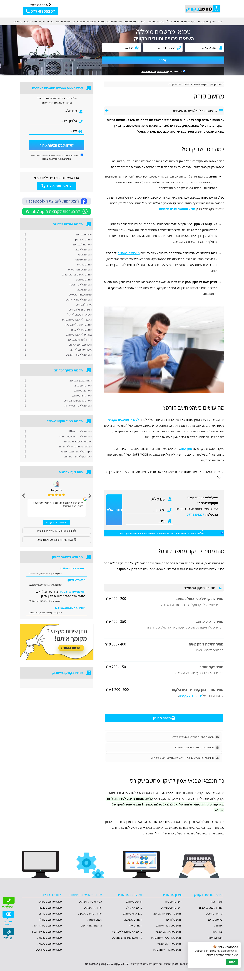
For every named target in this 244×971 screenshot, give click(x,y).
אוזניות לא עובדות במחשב (77, 441)
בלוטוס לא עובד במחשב (79, 334)
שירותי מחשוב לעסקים (90, 913)
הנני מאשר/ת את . (162, 71)
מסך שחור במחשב (82, 395)
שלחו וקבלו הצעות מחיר (57, 145)
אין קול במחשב (84, 304)
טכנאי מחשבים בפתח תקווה (47, 925)
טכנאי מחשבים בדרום (84, 21)
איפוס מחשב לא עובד (80, 349)
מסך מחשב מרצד (82, 385)
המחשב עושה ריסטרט (80, 269)
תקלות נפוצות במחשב (160, 21)
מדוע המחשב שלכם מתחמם (177, 209)
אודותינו (218, 925)
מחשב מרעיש (84, 264)
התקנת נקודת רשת (91, 925)
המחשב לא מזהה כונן (80, 284)
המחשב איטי (85, 254)
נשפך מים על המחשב (80, 309)
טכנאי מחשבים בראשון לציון (47, 931)
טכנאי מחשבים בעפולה (49, 943)
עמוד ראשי (217, 901)
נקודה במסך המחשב (80, 380)
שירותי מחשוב (63, 21)
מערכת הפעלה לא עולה (79, 314)
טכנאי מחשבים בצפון (135, 21)
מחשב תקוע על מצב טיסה (78, 324)
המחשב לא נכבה (83, 249)
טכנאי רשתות (46, 21)
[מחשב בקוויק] (203, 9)
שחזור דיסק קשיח (190, 696)
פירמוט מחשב (215, 919)
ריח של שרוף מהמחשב (80, 339)
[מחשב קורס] (164, 349)
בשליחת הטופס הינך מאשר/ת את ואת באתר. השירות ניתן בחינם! (161, 533)
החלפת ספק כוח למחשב (169, 925)
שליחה (162, 60)
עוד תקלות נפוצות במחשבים (127, 938)
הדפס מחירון (162, 718)
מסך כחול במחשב (82, 244)
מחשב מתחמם (84, 279)
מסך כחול (186, 449)
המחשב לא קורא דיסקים (79, 299)
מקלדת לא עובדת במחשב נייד (75, 451)
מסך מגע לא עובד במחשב (78, 400)
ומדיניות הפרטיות (148, 71)
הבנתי (231, 961)
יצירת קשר (217, 931)
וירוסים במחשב (84, 234)
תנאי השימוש (162, 71)
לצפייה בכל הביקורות (56, 522)
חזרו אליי (114, 510)
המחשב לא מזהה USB (80, 431)
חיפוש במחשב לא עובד (79, 344)
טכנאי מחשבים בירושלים (49, 950)
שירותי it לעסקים (93, 908)
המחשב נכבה (84, 289)
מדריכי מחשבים (214, 913)
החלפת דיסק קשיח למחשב (167, 913)
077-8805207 (195, 514)
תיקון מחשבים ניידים (185, 21)
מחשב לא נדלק (83, 239)
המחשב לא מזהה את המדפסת (75, 436)
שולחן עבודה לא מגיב (80, 294)
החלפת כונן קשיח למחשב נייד (166, 938)
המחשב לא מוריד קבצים (79, 354)
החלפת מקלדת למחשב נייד (167, 950)
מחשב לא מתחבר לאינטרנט (77, 274)
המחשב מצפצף (83, 259)
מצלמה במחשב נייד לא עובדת (75, 446)
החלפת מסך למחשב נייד (169, 943)
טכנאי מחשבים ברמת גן (49, 938)
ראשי (220, 21)
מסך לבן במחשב (83, 390)
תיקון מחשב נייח (207, 21)
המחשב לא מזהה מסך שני (78, 405)
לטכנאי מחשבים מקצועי (123, 420)
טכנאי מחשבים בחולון (50, 919)
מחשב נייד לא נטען (81, 329)
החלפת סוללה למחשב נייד (168, 931)
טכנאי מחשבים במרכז (110, 21)
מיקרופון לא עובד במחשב (78, 456)
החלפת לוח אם (174, 919)
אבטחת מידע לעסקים (90, 901)
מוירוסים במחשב (129, 253)
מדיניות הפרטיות (150, 533)
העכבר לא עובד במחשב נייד (76, 319)
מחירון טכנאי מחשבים (25, 21)
